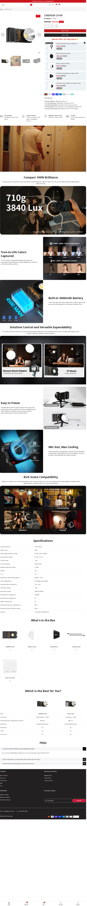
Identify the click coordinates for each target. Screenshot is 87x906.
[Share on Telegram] (81, 811)
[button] (47, 18)
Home (1, 9)
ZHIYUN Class (3, 780)
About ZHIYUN (3, 775)
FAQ (1, 786)
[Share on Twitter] (74, 811)
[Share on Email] (83, 811)
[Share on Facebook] (72, 811)
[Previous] (2, 34)
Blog (1, 783)
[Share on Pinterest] (76, 811)
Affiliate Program (4, 794)
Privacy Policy (47, 778)
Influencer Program (5, 797)
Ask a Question (48, 98)
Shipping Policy (47, 775)
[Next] (39, 34)
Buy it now (65, 35)
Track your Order (48, 780)
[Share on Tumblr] (79, 811)
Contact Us (3, 778)
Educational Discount (5, 800)
